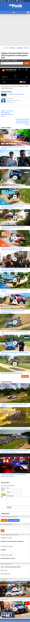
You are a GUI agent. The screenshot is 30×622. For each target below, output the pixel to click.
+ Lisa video (14, 60)
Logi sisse (4, 520)
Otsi (27, 63)
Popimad (8, 60)
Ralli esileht (12, 47)
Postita (9, 507)
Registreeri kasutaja (13, 520)
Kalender (27, 47)
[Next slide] (28, 48)
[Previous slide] (1, 48)
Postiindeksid (20, 1)
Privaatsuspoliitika (18, 620)
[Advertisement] (15, 30)
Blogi (13, 620)
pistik (11, 98)
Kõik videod (25, 376)
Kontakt (23, 620)
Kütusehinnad (12, 1)
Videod (2, 60)
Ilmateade (4, 1)
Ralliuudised (20, 47)
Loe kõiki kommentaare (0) (8, 485)
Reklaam (27, 620)
